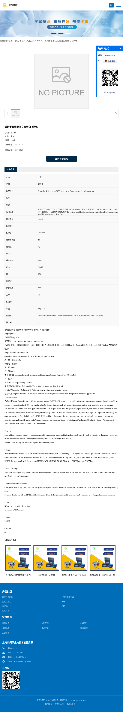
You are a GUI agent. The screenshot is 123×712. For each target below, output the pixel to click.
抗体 (38, 41)
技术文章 (45, 628)
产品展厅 (30, 41)
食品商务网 (70, 704)
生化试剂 (5, 611)
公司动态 (5, 628)
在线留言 (5, 633)
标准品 (5, 606)
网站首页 (19, 41)
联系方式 (84, 628)
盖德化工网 (59, 704)
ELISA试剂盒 (7, 597)
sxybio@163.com (20, 657)
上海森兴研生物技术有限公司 (46, 700)
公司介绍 (45, 623)
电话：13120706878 (16, 653)
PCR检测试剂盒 (68, 597)
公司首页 (5, 623)
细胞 (63, 606)
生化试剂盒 (6, 602)
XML (85, 700)
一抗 (44, 41)
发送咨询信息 (61, 159)
